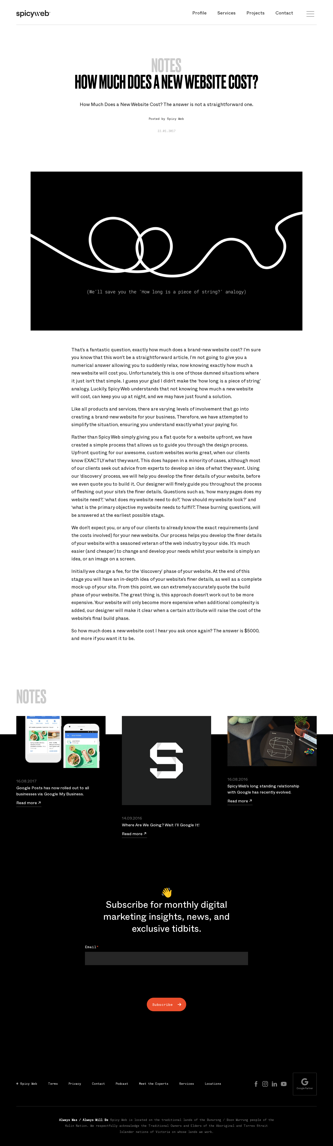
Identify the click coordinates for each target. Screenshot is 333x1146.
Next (162, 975)
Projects (255, 14)
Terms (53, 1083)
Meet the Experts (153, 1083)
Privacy (75, 1083)
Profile (199, 14)
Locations (213, 1083)
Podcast (122, 1083)
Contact (284, 14)
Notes (166, 65)
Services (226, 14)
